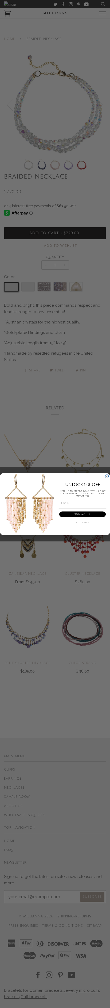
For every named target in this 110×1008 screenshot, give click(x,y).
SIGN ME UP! (83, 514)
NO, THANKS (82, 523)
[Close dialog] (107, 476)
